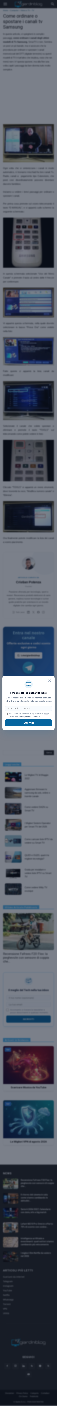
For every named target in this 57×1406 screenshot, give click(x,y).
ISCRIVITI (28, 723)
